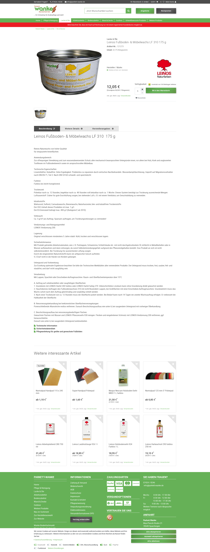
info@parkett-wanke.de (76, 2)
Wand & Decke (107, 20)
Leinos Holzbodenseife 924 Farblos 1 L (120, 445)
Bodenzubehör (93, 20)
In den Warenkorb (162, 90)
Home (38, 20)
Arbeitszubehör (78, 20)
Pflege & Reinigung (51, 20)
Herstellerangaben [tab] (101, 128)
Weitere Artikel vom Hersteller (118, 70)
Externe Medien (69, 545)
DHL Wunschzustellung (89, 545)
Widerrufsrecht (76, 486)
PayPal (115, 545)
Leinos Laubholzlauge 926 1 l (85, 444)
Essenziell (41, 545)
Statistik (54, 545)
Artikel (143, 2)
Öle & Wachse (61, 29)
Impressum (75, 496)
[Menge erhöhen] (142, 89)
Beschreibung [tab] (45, 128)
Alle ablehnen (154, 541)
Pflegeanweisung (77, 503)
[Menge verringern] (142, 93)
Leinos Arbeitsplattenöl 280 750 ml (49, 445)
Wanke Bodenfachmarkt (44, 525)
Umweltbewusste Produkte (136, 20)
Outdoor (119, 20)
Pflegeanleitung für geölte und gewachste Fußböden (59, 331)
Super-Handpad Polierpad (83, 390)
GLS (105, 545)
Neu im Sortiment (41, 512)
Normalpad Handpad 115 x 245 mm (49, 391)
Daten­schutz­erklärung (43, 539)
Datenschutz (75, 493)
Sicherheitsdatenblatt (45, 328)
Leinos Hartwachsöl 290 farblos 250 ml (159, 445)
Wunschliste (141, 98)
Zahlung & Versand (78, 482)
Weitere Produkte (155, 20)
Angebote (145, 11)
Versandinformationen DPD (82, 513)
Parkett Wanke (40, 29)
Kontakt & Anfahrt (78, 499)
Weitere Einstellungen (56, 548)
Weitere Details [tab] (72, 128)
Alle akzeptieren (153, 532)
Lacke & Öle (65, 20)
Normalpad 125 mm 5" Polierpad (159, 390)
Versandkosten (126, 96)
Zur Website (39, 518)
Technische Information (46, 325)
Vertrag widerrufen (81, 519)
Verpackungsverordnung (80, 506)
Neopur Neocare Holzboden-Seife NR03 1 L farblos (123, 391)
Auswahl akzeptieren (153, 536)
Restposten (166, 11)
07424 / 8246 (57, 2)
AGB (72, 489)
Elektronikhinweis (77, 510)
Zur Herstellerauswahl (43, 515)
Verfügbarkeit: (141, 84)
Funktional (42, 548)
